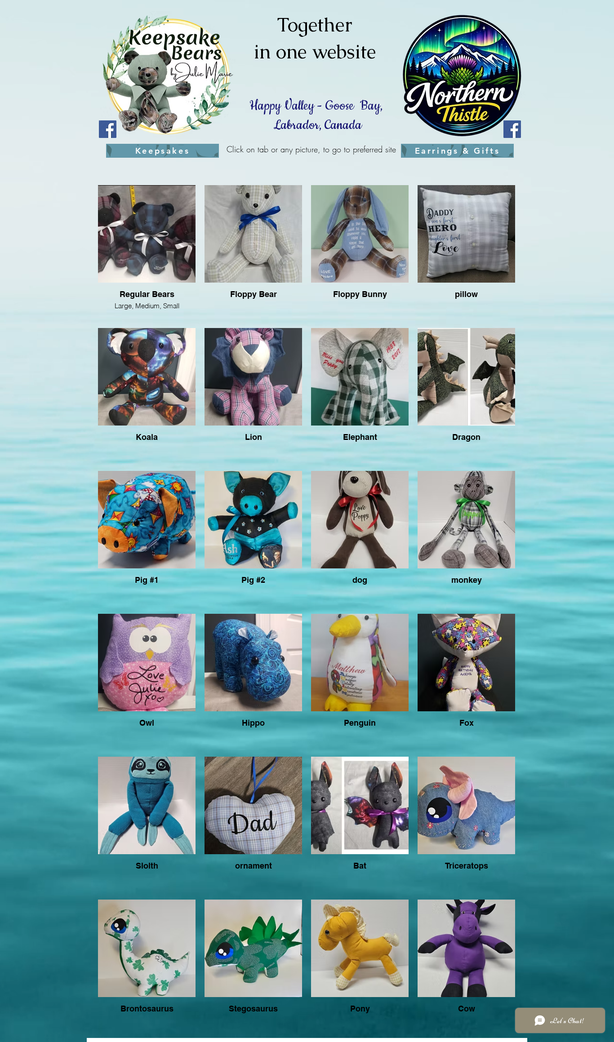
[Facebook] (107, 129)
